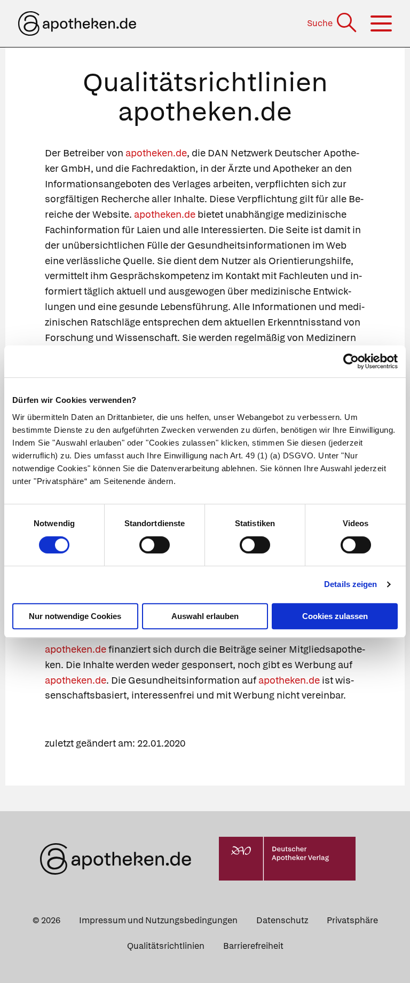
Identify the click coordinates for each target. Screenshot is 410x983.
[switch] (154, 544)
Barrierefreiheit (253, 946)
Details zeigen (350, 584)
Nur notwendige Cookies (75, 616)
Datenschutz (282, 920)
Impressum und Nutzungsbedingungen (158, 920)
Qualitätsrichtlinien (165, 946)
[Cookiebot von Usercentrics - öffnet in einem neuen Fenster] (351, 361)
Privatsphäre (352, 920)
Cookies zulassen (335, 616)
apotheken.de (156, 153)
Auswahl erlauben (205, 616)
